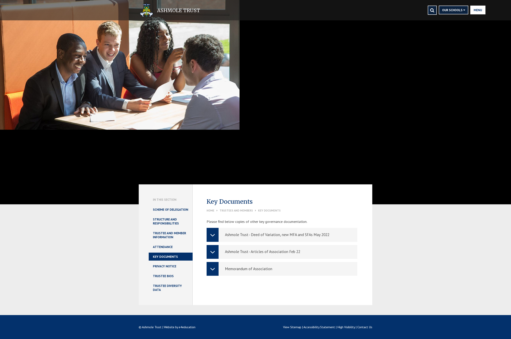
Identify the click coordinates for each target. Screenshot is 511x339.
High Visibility (346, 327)
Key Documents (269, 210)
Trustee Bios (163, 276)
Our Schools (452, 10)
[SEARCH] (432, 10)
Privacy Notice (164, 266)
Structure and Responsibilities (166, 221)
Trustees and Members (236, 210)
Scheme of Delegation (170, 210)
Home (210, 210)
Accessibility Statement (319, 327)
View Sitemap (292, 327)
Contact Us (364, 327)
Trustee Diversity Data (167, 288)
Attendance (163, 247)
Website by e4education (179, 327)
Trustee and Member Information (169, 235)
